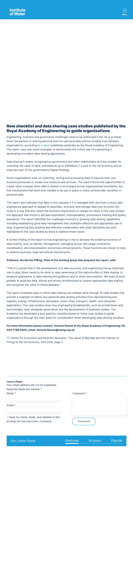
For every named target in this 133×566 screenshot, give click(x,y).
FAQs (115, 485)
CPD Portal (96, 513)
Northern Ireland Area (58, 502)
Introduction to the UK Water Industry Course (98, 529)
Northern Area (56, 495)
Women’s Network (34, 514)
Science (73, 493)
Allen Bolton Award (97, 495)
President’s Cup (98, 509)
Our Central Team (38, 481)
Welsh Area (57, 531)
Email (11, 405)
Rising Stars (96, 521)
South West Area (57, 526)
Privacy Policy (53, 556)
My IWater (118, 481)
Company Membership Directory (36, 497)
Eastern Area (58, 481)
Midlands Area (56, 487)
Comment (79, 393)
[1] (78, 165)
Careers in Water (99, 537)
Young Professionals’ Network (36, 524)
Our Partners (36, 489)
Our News (118, 489)
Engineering (75, 485)
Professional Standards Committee (36, 535)
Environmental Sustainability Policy (14, 496)
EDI (9, 488)
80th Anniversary (15, 520)
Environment (76, 489)
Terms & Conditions (73, 556)
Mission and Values (13, 483)
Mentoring (96, 517)
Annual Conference (96, 487)
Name (11, 393)
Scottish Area (56, 510)
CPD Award (96, 500)
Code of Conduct (15, 504)
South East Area (57, 518)
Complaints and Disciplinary (15, 510)
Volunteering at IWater (37, 507)
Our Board (35, 485)
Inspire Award (97, 505)
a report (45, 145)
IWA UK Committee (35, 545)
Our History (12, 516)
